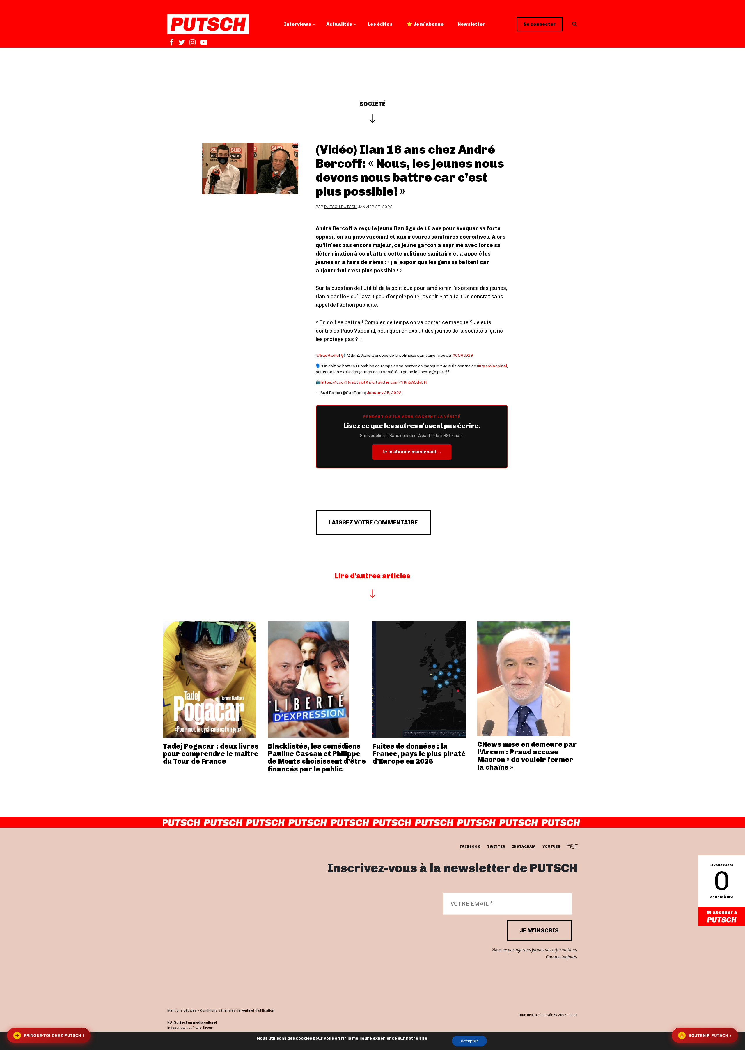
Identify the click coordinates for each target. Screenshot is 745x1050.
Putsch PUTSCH (340, 206)
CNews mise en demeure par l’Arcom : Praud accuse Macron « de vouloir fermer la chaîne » (527, 755)
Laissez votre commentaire (373, 522)
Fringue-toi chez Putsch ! (49, 1035)
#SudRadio (328, 355)
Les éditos (380, 24)
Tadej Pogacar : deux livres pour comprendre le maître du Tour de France (211, 754)
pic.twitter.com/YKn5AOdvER (398, 382)
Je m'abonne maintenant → (412, 451)
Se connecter (539, 24)
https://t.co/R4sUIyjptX (344, 382)
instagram (523, 847)
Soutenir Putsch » (705, 1035)
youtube (551, 847)
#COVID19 (462, 355)
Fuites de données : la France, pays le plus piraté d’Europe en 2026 (419, 754)
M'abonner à (722, 912)
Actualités (339, 24)
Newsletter (471, 24)
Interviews (297, 24)
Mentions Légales (182, 1011)
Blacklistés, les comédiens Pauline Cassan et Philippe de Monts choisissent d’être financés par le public (317, 757)
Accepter (469, 1041)
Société (372, 103)
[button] (575, 24)
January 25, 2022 (384, 392)
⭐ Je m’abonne (425, 24)
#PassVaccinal (492, 365)
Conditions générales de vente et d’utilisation (237, 1011)
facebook (470, 847)
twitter (496, 847)
